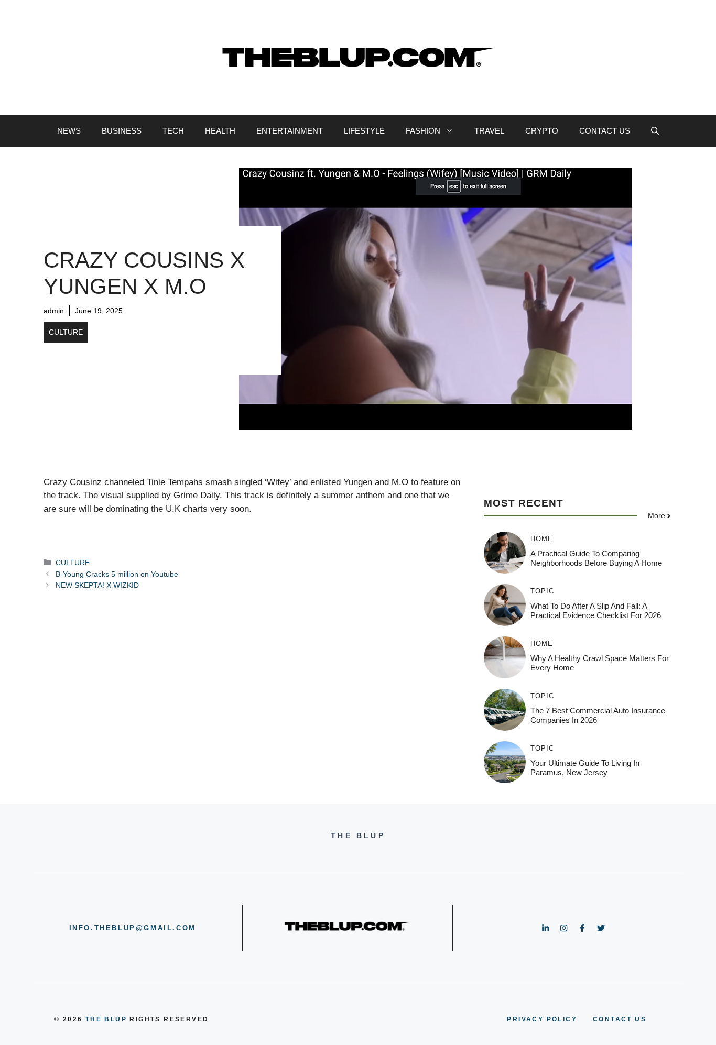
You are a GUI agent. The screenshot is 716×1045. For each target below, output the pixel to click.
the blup (106, 1019)
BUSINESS (122, 130)
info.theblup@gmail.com (132, 928)
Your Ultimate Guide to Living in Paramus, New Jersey (584, 767)
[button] (655, 131)
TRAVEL (489, 130)
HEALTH (220, 130)
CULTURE (66, 332)
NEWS (69, 130)
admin (54, 310)
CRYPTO (541, 130)
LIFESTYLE (364, 130)
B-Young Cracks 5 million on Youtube (117, 574)
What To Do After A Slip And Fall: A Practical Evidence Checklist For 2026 (595, 610)
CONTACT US (604, 130)
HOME (541, 538)
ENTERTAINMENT (289, 130)
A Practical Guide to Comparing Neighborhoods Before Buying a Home (596, 558)
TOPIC (542, 591)
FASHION (423, 130)
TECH (173, 130)
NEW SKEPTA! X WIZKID (97, 585)
